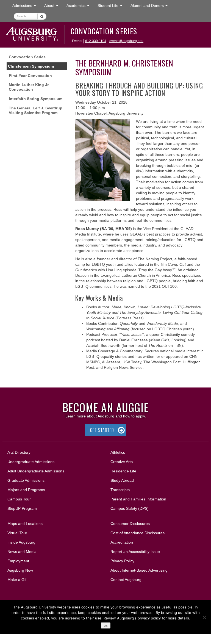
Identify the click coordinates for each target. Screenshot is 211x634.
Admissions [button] (26, 5)
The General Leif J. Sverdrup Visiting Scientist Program (35, 110)
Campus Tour (19, 499)
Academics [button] (79, 5)
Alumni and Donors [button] (151, 5)
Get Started (102, 430)
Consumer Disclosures (130, 523)
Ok (105, 625)
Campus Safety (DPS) (129, 508)
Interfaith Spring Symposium (35, 98)
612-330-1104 (95, 41)
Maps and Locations (25, 523)
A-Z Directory (18, 452)
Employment (18, 561)
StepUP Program (22, 508)
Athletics (117, 452)
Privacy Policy (122, 561)
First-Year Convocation (30, 75)
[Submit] (41, 16)
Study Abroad (122, 480)
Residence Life (123, 471)
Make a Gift (17, 579)
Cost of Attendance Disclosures (137, 533)
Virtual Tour (17, 533)
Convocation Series (104, 31)
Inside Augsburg (21, 542)
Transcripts (120, 490)
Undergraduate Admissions (30, 461)
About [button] (53, 7)
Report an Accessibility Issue (135, 551)
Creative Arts (121, 461)
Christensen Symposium (31, 66)
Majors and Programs (26, 489)
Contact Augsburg (125, 579)
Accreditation (121, 542)
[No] (204, 617)
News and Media (22, 551)
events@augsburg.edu (126, 41)
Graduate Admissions (26, 480)
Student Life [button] (112, 5)
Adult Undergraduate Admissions (35, 471)
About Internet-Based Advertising (139, 570)
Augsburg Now (20, 570)
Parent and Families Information (138, 499)
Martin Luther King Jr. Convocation (29, 87)
